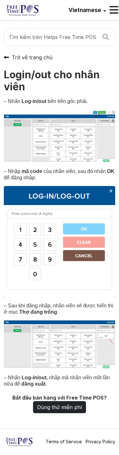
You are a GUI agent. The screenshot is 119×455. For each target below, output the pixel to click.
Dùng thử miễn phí (59, 407)
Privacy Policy (100, 441)
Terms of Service (64, 441)
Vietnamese (85, 10)
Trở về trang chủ (31, 57)
